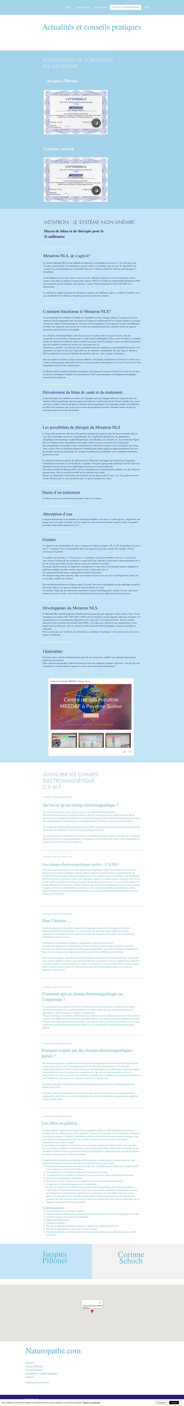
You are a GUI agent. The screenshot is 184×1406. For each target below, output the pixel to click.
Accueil (30, 1362)
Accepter (174, 1403)
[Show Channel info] (129, 681)
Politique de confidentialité (91, 1403)
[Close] (181, 1402)
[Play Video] (64, 740)
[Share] (124, 681)
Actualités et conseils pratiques (42, 1373)
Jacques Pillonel (34, 1366)
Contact (30, 1377)
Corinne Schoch (34, 1369)
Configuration (161, 1403)
